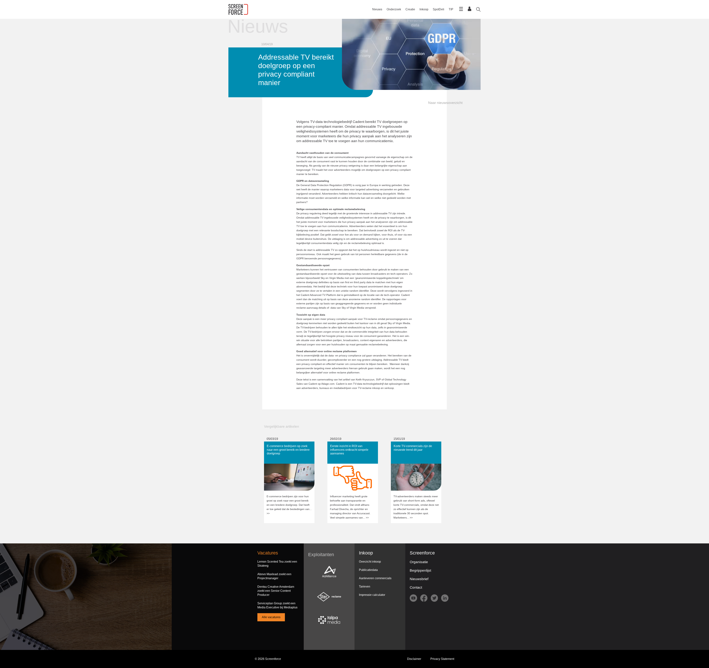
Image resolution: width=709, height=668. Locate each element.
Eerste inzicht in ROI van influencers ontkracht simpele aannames (351, 445)
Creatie (410, 9)
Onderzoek (394, 9)
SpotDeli (438, 9)
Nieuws (377, 9)
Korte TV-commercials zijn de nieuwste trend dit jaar (410, 445)
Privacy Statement (442, 658)
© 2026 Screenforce (268, 658)
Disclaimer (414, 658)
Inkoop (423, 9)
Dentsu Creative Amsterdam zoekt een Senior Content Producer (275, 590)
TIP (451, 9)
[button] (443, 102)
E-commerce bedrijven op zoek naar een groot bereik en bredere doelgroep (289, 445)
